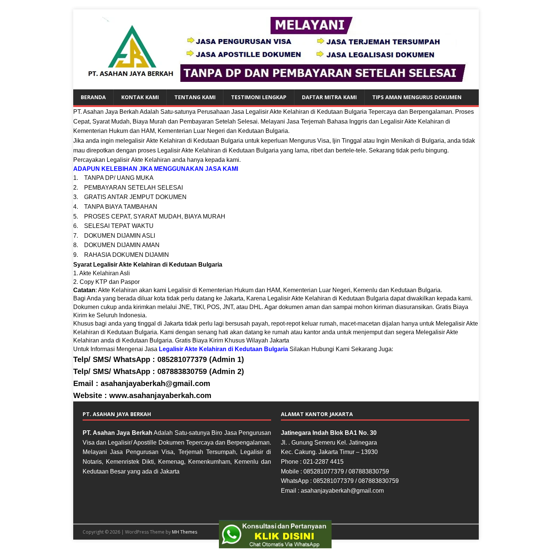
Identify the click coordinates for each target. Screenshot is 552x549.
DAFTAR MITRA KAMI (329, 97)
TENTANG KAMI (195, 97)
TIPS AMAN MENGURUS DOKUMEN (417, 97)
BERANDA (93, 97)
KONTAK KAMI (140, 97)
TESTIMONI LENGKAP (259, 97)
